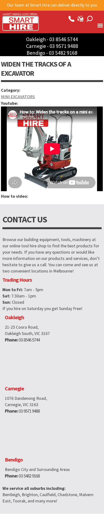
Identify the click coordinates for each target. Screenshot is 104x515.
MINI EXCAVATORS (18, 96)
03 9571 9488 (64, 46)
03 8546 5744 (63, 39)
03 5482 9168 (63, 52)
